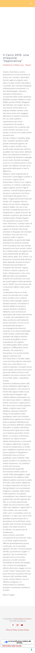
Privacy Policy (11, 630)
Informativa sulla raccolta (11, 646)
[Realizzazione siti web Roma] (17, 634)
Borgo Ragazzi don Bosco (23, 619)
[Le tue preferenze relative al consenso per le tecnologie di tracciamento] (31, 649)
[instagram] (17, 625)
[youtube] (22, 625)
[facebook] (13, 625)
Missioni (28, 65)
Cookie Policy (23, 630)
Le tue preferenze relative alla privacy (19, 642)
